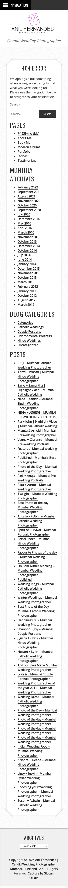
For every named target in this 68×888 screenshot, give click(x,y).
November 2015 (29, 237)
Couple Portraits (29, 331)
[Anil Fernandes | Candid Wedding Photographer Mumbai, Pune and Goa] (34, 32)
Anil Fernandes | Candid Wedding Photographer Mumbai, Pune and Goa (34, 864)
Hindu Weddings (29, 340)
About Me (25, 138)
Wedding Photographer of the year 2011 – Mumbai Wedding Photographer (36, 687)
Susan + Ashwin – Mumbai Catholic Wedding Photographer (36, 805)
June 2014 (25, 259)
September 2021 (29, 192)
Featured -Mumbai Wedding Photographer (37, 451)
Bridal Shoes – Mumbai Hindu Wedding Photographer (34, 543)
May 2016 (24, 223)
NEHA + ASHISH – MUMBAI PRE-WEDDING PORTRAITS (37, 414)
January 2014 (27, 264)
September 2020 (29, 210)
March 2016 (26, 232)
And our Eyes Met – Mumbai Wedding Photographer (37, 667)
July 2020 (24, 214)
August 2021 (26, 196)
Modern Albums (29, 147)
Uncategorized (28, 345)
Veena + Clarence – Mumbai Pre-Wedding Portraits (37, 442)
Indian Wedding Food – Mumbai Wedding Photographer (34, 751)
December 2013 (29, 268)
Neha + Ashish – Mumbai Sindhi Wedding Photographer (35, 403)
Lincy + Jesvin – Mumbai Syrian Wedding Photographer (34, 778)
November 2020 (29, 201)
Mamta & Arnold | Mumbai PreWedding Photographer (37, 432)
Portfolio (24, 151)
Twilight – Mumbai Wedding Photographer (37, 496)
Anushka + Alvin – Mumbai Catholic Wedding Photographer (36, 520)
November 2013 (29, 273)
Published (25, 579)
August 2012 (26, 300)
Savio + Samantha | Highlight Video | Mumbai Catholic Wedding (36, 390)
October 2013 (27, 277)
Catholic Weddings (31, 327)
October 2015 (27, 241)
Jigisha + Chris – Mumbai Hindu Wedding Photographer (35, 642)
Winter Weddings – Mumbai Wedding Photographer (37, 599)
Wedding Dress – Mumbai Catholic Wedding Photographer (36, 701)
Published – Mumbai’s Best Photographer (37, 460)
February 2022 (28, 187)
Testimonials (27, 160)
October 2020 (27, 205)
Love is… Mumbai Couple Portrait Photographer (35, 676)
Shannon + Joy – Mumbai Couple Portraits (35, 631)
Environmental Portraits (35, 336)
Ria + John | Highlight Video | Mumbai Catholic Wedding (37, 423)
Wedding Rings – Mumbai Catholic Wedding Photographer (36, 588)
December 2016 (29, 219)
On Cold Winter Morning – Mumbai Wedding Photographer (36, 570)
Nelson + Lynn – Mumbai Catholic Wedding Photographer (35, 656)
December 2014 (29, 246)
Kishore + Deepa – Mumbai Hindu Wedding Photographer (37, 764)
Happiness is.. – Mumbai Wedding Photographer (35, 622)
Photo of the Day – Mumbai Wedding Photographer (37, 469)
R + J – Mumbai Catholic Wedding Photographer (34, 365)
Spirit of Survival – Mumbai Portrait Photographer (37, 532)
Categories (25, 322)
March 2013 (26, 282)
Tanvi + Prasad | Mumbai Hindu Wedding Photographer (36, 376)
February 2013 (28, 286)
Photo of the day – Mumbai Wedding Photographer (37, 721)
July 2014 (24, 255)
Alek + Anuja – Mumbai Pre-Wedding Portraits (37, 478)
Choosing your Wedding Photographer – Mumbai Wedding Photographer (35, 791)
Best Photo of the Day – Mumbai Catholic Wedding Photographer (36, 611)
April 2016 (25, 228)
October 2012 (27, 295)
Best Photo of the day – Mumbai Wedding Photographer (34, 507)
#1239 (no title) (28, 133)
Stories (23, 156)
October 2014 (27, 250)
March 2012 (26, 305)
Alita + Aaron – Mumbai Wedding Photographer (34, 487)
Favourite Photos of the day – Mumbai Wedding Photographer (37, 556)
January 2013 (27, 291)
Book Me (24, 142)
